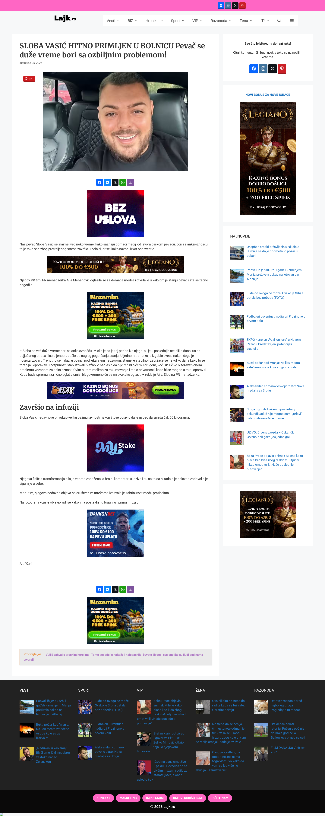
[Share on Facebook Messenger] (107, 182)
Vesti (111, 20)
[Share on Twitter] (115, 182)
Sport (175, 20)
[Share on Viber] (130, 182)
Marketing (128, 798)
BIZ (130, 20)
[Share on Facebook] (99, 182)
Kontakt (103, 798)
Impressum (155, 798)
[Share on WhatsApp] (122, 182)
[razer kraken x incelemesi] (162, 814)
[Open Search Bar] (279, 20)
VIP (195, 20)
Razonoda (219, 20)
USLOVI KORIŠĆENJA (187, 798)
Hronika (152, 20)
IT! (262, 20)
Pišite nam (220, 798)
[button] (292, 20)
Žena (244, 20)
